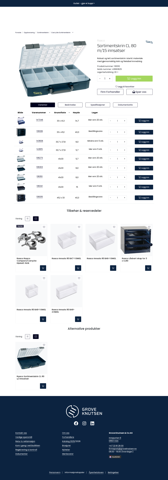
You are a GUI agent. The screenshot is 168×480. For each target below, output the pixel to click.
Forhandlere (68, 437)
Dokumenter (21, 453)
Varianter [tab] (42, 104)
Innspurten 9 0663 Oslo (115, 439)
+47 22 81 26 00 (116, 445)
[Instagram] (84, 423)
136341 (40, 186)
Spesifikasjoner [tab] (98, 104)
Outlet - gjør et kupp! (83, 3)
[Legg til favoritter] (44, 227)
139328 (40, 131)
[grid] (36, 218)
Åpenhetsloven (96, 472)
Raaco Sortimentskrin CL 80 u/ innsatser (30, 377)
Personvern (54, 472)
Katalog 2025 (68, 441)
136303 (39, 167)
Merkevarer (68, 453)
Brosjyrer (66, 445)
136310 (40, 176)
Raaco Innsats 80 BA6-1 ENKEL (101, 258)
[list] (27, 218)
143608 (39, 140)
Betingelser (113, 472)
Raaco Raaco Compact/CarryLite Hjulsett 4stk (26, 260)
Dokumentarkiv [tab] (125, 104)
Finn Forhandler (110, 92)
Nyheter (66, 449)
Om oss (65, 433)
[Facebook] (76, 423)
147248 (39, 119)
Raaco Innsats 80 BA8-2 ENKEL (63, 310)
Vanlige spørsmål (23, 437)
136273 (39, 157)
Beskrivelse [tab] (70, 104)
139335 (40, 196)
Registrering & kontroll (26, 449)
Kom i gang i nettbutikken (27, 445)
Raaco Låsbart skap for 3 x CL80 (134, 259)
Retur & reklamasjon (25, 441)
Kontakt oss (21, 433)
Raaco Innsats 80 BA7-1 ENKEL (66, 258)
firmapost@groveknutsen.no (123, 448)
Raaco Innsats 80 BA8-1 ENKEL (31, 309)
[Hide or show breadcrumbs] (73, 32)
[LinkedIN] (92, 423)
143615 (40, 149)
